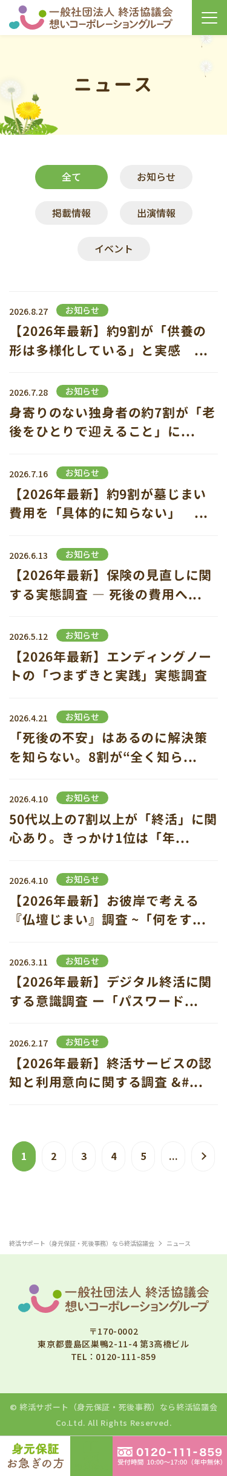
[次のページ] (203, 1156)
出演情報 (156, 212)
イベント (113, 248)
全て (71, 176)
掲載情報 (71, 212)
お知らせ (156, 176)
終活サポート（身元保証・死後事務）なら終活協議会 (118, 1407)
